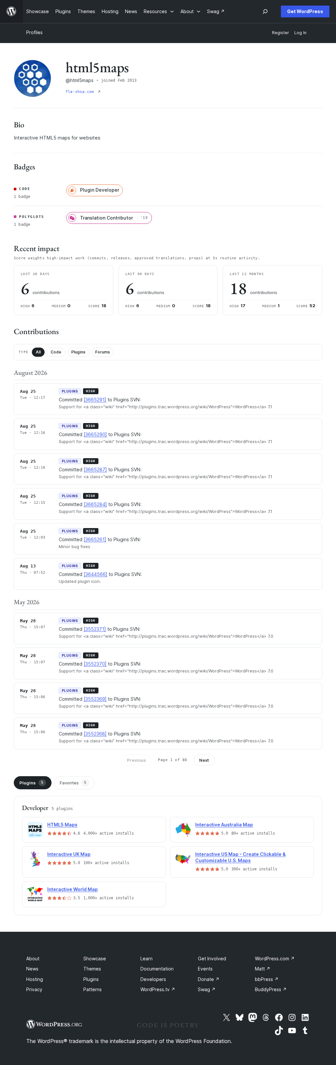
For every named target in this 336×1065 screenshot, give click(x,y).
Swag (207, 989)
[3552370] (95, 664)
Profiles (34, 32)
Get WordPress (305, 11)
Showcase (94, 958)
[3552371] (95, 629)
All (38, 352)
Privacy (34, 989)
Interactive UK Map (69, 854)
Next (204, 760)
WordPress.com (275, 958)
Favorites (73, 782)
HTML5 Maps (62, 824)
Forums (102, 352)
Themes (92, 968)
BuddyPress (271, 989)
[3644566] (95, 574)
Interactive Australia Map (224, 824)
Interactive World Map (72, 889)
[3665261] (95, 539)
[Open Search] (265, 11)
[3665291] (95, 399)
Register (280, 32)
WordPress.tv (157, 989)
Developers (153, 979)
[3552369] (95, 699)
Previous (136, 760)
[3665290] (95, 434)
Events (205, 968)
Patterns (92, 989)
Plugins (78, 352)
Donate (209, 979)
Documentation (157, 968)
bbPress (267, 979)
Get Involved (212, 958)
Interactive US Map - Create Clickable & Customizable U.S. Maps (240, 857)
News (32, 968)
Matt (262, 968)
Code (56, 352)
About (32, 958)
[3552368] (95, 733)
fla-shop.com (81, 92)
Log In (300, 32)
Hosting (34, 979)
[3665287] (95, 469)
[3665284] (95, 504)
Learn (146, 958)
